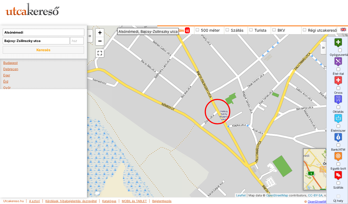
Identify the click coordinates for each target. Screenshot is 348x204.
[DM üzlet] (273, 173)
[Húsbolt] (267, 127)
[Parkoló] (272, 168)
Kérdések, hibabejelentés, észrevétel (71, 201)
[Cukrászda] (314, 54)
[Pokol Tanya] (266, 136)
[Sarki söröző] (298, 72)
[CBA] (317, 36)
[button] (43, 50)
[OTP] (248, 164)
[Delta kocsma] (269, 121)
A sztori (34, 201)
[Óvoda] (263, 59)
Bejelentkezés (162, 201)
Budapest (10, 63)
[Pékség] (218, 119)
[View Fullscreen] (100, 53)
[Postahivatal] (262, 179)
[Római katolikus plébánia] (273, 192)
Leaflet (241, 195)
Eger (6, 75)
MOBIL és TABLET (134, 201)
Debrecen (10, 69)
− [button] (100, 41)
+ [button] (100, 32)
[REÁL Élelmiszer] (276, 84)
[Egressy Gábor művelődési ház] (236, 130)
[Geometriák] (277, 114)
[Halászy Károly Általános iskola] (224, 115)
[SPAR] (270, 189)
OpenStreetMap (277, 195)
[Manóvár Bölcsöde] (269, 64)
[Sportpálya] (282, 166)
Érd (5, 81)
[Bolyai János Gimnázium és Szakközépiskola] (285, 81)
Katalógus (109, 201)
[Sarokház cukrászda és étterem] (185, 36)
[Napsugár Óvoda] (268, 58)
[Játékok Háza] (302, 54)
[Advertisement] (208, 12)
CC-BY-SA (315, 195)
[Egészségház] (266, 171)
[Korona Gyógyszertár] (259, 175)
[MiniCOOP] (264, 131)
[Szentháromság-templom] (254, 170)
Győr (7, 88)
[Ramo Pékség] (240, 157)
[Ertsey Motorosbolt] (298, 133)
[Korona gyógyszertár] (261, 172)
